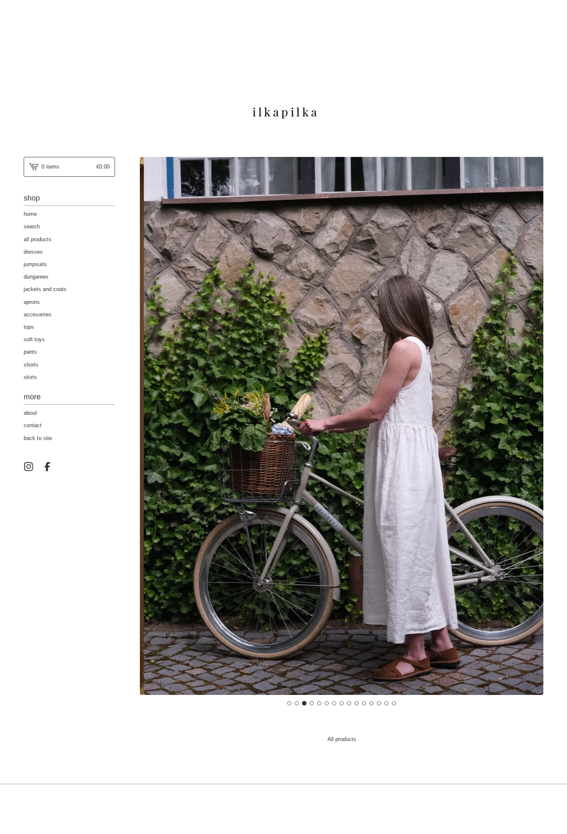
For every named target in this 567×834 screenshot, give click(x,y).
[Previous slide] (149, 426)
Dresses (33, 252)
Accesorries (37, 314)
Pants (30, 352)
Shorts (31, 365)
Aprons (32, 302)
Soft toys (34, 339)
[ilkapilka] (283, 72)
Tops (29, 327)
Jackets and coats (45, 289)
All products (37, 239)
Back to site (38, 438)
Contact (33, 425)
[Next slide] (533, 426)
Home (30, 214)
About (30, 413)
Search (32, 226)
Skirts (30, 377)
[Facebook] (47, 467)
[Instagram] (29, 467)
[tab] (289, 703)
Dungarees (36, 277)
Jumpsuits (35, 264)
